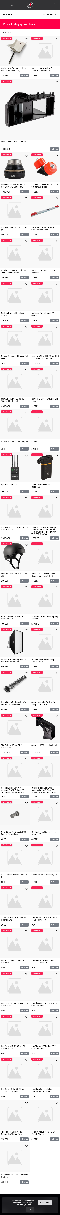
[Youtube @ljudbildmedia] (31, 1214)
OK (30, 1210)
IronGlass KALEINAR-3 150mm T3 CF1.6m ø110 (44, 919)
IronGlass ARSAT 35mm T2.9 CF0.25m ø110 (43, 1047)
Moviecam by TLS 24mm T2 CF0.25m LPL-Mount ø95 (13, 185)
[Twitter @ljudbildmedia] (23, 1214)
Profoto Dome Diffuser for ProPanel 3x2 (12, 617)
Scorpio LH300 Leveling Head (44, 745)
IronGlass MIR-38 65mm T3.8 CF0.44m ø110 (44, 1004)
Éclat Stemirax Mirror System (13, 142)
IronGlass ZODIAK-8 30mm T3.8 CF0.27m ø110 (12, 1090)
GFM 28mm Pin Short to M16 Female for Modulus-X (13, 833)
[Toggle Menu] (5, 5)
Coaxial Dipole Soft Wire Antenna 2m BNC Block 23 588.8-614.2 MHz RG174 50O (44, 790)
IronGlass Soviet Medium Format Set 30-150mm (42, 1090)
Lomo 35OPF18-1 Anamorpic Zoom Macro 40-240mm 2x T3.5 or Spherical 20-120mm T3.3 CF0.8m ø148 (44, 530)
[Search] (12, 5)
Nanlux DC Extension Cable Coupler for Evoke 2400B (43, 575)
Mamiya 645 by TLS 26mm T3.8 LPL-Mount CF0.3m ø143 (45, 357)
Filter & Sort (8, 32)
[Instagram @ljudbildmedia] (14, 1214)
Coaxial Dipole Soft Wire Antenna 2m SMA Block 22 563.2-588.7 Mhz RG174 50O (13, 790)
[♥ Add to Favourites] (26, 39)
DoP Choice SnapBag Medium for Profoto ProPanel (14, 660)
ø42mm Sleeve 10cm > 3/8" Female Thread (43, 1133)
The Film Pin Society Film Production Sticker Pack (11, 1133)
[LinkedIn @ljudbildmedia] (40, 1214)
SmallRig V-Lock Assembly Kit (44, 875)
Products (7, 14)
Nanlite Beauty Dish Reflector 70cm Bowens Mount (13, 271)
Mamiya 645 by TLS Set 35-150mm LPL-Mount (13, 400)
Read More (44, 1203)
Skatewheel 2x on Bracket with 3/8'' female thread (44, 185)
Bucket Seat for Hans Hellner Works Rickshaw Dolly (13, 69)
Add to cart (24, 75)
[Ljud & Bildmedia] (30, 5)
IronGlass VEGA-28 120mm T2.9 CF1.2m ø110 (43, 961)
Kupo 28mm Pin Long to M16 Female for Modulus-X (13, 703)
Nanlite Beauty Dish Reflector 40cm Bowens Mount (44, 69)
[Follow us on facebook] (5, 1214)
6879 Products (50, 14)
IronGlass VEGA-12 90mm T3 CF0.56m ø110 (13, 961)
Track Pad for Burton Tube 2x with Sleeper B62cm (44, 228)
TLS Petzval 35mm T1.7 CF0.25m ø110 (11, 746)
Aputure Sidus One (9, 484)
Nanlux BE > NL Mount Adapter (14, 442)
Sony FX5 (35, 442)
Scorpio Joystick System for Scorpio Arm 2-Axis (43, 703)
